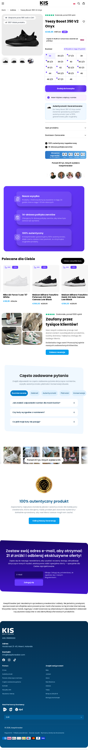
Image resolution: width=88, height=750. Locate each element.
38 (81, 56)
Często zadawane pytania (11, 682)
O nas (4, 670)
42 (60, 67)
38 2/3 (50, 61)
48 (71, 79)
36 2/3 (60, 56)
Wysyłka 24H (6, 690)
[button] (74, 3)
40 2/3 (81, 61)
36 (50, 56)
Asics (48, 678)
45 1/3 (71, 73)
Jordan (48, 674)
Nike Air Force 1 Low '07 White (15, 296)
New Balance (50, 682)
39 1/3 (60, 61)
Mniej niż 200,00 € (52, 694)
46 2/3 (50, 79)
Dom (4, 10)
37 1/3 (71, 56)
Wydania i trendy (8, 694)
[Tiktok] (14, 660)
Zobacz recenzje (57, 352)
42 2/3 (71, 67)
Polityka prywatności (21, 733)
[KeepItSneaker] (44, 3)
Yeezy (48, 690)
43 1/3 (81, 67)
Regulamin (8, 733)
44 (50, 73)
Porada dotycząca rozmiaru (12, 678)
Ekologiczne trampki (53, 698)
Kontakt (5, 686)
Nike (47, 670)
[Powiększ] (38, 19)
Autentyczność (7, 674)
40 (71, 61)
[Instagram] (9, 660)
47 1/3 (60, 79)
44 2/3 (60, 73)
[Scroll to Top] (83, 737)
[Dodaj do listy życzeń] (83, 21)
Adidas (13, 10)
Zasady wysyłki (34, 733)
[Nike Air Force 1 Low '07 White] (16, 278)
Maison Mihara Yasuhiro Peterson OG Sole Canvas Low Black (45, 297)
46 (81, 73)
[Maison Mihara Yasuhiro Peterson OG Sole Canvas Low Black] (45, 278)
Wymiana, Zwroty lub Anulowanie (52, 733)
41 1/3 (49, 67)
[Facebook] (3, 660)
